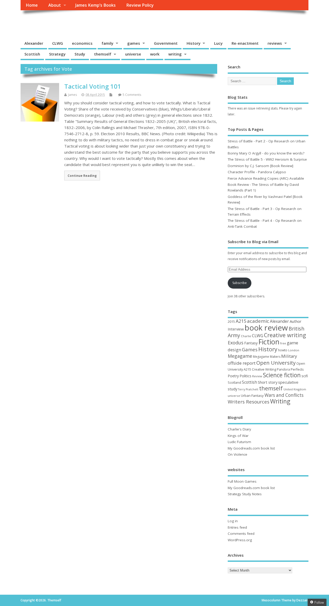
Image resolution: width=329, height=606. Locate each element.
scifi (304, 375)
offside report (241, 363)
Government (166, 43)
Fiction (268, 341)
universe (133, 54)
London (293, 350)
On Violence (237, 454)
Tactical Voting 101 (92, 86)
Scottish (32, 54)
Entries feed (237, 527)
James (72, 95)
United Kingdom (295, 389)
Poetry (233, 375)
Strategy (57, 54)
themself (102, 54)
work (154, 54)
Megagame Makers (266, 356)
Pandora (283, 369)
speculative (288, 382)
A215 (241, 321)
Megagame (240, 356)
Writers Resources (248, 401)
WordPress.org (240, 540)
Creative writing (285, 335)
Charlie (246, 336)
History (193, 43)
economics (82, 43)
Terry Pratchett (248, 389)
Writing (280, 401)
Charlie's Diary (239, 429)
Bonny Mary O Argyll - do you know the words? (266, 153)
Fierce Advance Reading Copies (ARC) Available (266, 178)
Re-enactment (245, 43)
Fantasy (251, 342)
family (107, 43)
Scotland (234, 382)
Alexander (33, 43)
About (54, 5)
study (232, 388)
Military (289, 356)
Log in (233, 521)
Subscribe (239, 283)
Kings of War (238, 435)
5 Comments (132, 95)
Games (250, 349)
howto (282, 350)
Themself (40, 22)
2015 (231, 321)
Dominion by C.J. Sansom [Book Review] (260, 165)
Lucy (218, 43)
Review (257, 376)
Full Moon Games (242, 481)
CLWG (57, 43)
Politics (245, 375)
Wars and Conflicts (284, 395)
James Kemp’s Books (95, 5)
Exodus (235, 342)
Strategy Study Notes (245, 494)
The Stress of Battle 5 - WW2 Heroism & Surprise (267, 159)
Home (32, 5)
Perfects (297, 369)
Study (80, 54)
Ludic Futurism (239, 441)
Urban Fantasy (252, 395)
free (283, 343)
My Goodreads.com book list (251, 448)
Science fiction (282, 375)
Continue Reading (82, 175)
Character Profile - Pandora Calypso (257, 172)
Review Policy (140, 5)
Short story (267, 382)
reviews (275, 43)
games (133, 43)
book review (266, 328)
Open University (276, 362)
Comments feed (241, 533)
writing (175, 54)
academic (258, 321)
